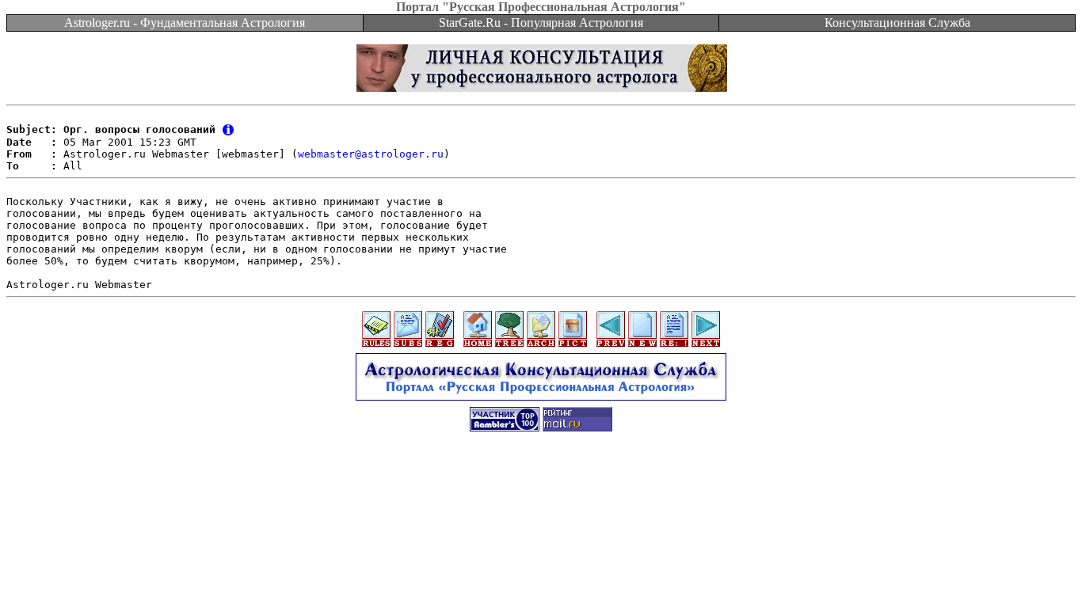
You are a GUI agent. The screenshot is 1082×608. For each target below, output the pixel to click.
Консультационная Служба (897, 22)
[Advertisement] (541, 478)
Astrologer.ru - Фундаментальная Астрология (184, 22)
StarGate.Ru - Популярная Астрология (541, 22)
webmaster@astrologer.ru (371, 154)
